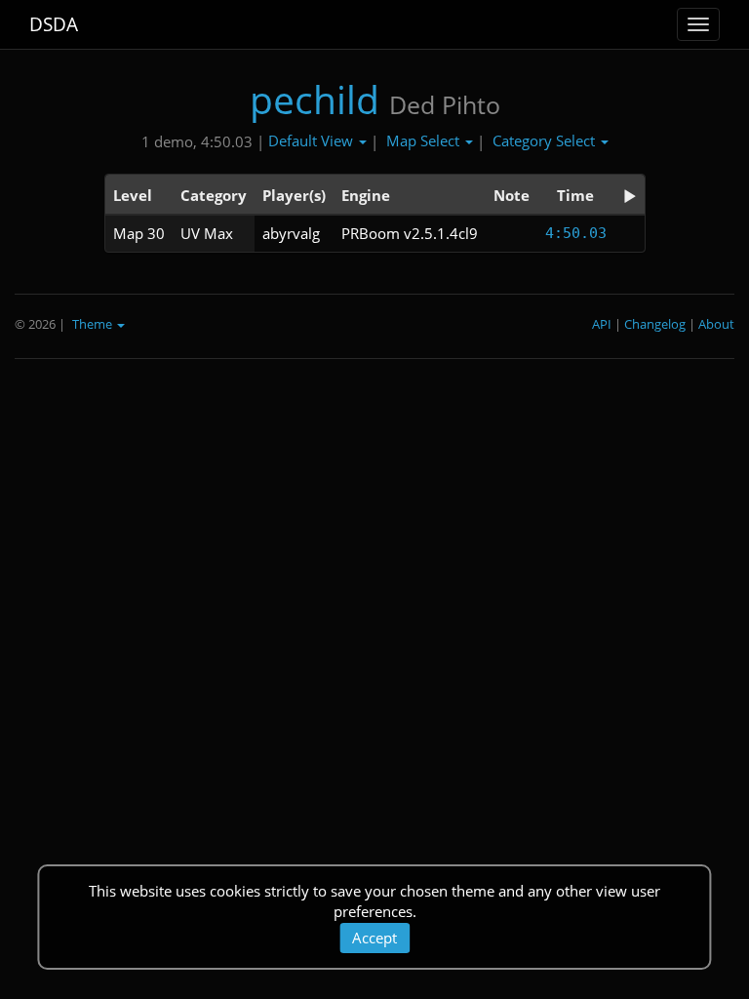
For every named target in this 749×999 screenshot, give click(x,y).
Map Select (424, 140)
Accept (374, 937)
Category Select (546, 140)
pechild (314, 99)
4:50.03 (576, 233)
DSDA (53, 24)
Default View (312, 140)
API (601, 324)
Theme (93, 324)
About (716, 324)
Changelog (655, 324)
